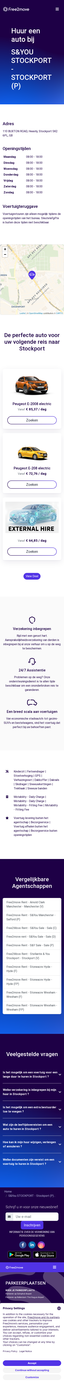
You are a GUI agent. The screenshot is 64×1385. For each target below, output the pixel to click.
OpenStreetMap (36, 313)
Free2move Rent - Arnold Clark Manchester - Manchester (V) (25, 904)
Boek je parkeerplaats (20, 1290)
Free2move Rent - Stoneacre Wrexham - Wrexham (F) (31, 994)
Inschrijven (32, 1225)
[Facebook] (22, 1244)
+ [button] (5, 249)
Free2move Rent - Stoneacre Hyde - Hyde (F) (29, 969)
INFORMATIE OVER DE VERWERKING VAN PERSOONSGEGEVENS (32, 1234)
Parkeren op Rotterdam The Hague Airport (25, 1297)
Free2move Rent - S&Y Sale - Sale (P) (30, 945)
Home (8, 1191)
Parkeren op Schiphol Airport (18, 1294)
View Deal (32, 576)
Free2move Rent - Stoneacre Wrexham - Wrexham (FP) (31, 1007)
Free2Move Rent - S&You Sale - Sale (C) (31, 928)
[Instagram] (41, 1244)
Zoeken (32, 420)
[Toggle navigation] (57, 9)
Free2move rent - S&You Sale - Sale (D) (31, 936)
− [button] (5, 254)
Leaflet (22, 313)
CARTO (59, 313)
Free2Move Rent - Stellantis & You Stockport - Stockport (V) (28, 956)
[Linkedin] (32, 1244)
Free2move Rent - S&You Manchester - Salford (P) (30, 917)
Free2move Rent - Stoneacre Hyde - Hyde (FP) (29, 982)
